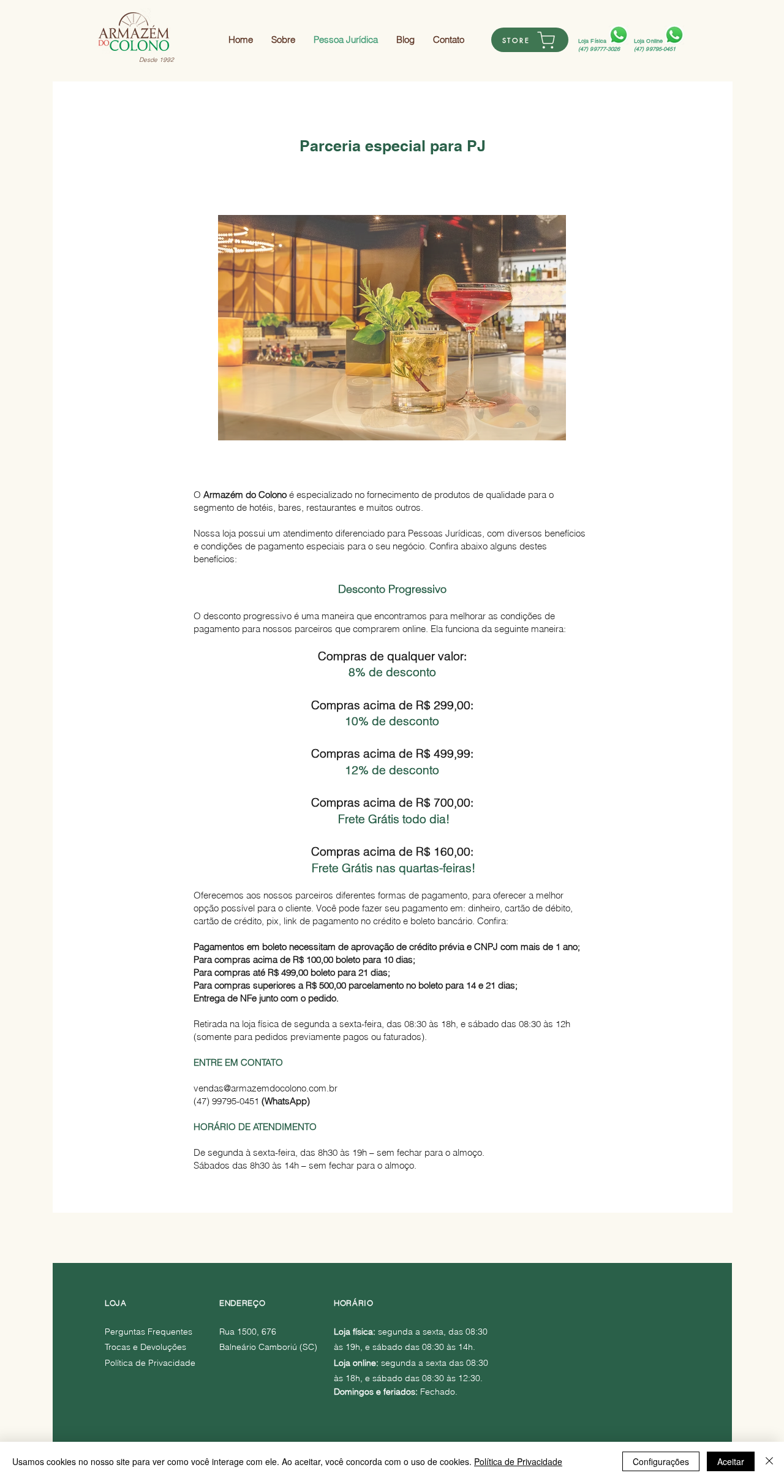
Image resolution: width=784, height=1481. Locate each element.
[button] (392, 327)
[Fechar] (769, 1461)
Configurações (661, 1461)
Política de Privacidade (518, 1461)
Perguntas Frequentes (148, 1331)
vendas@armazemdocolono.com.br (265, 1088)
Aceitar (730, 1461)
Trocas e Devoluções (145, 1346)
